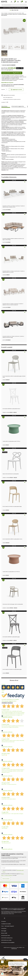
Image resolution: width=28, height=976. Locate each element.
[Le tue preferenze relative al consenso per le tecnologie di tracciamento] (2, 973)
